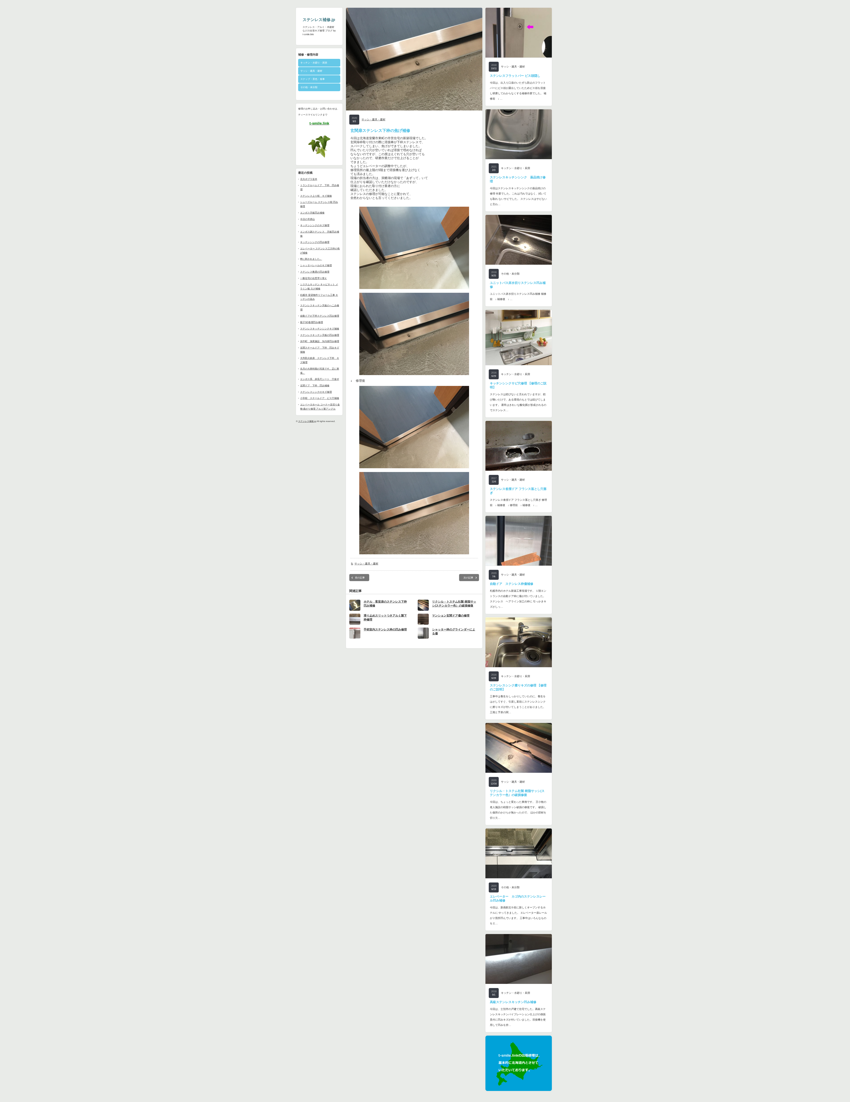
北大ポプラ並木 (308, 179)
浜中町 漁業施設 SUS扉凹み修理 (319, 341)
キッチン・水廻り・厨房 (313, 62)
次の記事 (468, 577)
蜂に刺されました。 (311, 259)
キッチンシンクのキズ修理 (314, 225)
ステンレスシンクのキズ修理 (316, 392)
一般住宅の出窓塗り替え (313, 278)
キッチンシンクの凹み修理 (314, 242)
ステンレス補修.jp (319, 19)
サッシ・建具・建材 (311, 70)
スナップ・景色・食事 (312, 79)
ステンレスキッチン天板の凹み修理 (319, 335)
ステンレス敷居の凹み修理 (314, 271)
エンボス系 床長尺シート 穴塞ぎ (319, 379)
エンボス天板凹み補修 (312, 212)
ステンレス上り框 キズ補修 (316, 196)
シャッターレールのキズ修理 (316, 265)
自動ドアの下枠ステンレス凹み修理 (319, 315)
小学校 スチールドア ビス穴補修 (319, 398)
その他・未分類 (308, 87)
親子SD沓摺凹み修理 (311, 322)
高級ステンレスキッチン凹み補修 (513, 1002)
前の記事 (360, 577)
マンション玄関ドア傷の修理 (450, 615)
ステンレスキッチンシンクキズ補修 (319, 328)
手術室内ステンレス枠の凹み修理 (385, 629)
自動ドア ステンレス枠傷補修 (511, 584)
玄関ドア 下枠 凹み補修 (314, 385)
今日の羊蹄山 (307, 219)
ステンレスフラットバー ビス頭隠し (515, 75)
